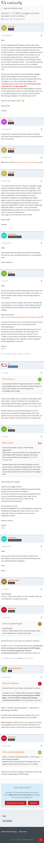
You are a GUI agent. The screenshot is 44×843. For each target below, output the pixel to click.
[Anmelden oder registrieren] (35, 3)
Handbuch (10, 646)
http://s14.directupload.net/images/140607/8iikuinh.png (20, 317)
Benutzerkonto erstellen (15, 803)
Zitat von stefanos (10, 683)
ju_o (20, 354)
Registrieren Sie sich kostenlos (20, 795)
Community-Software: (22, 839)
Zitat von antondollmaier (13, 752)
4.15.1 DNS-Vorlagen (31, 406)
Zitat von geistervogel (12, 623)
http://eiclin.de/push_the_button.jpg (27, 162)
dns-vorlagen (7, 821)
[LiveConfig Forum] (12, 3)
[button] (41, 3)
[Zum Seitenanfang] (41, 840)
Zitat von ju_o (8, 379)
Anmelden (33, 803)
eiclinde (6, 19)
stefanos (20, 658)
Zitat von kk (7, 442)
